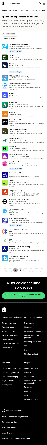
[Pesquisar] (40, 3)
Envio (26, 350)
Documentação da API (10, 372)
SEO (25, 346)
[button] (23, 48)
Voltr (10, 239)
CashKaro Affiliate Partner (18, 229)
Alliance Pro (13, 103)
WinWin (11, 93)
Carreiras (27, 372)
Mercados (28, 327)
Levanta (11, 55)
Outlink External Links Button (19, 44)
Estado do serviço (31, 399)
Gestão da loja (7, 348)
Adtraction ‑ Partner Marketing (19, 247)
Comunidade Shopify (10, 377)
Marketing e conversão (11, 343)
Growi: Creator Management (18, 120)
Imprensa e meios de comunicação (32, 382)
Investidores (29, 377)
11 (36, 270)
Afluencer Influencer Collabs (18, 154)
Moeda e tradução (31, 354)
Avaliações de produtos (33, 331)
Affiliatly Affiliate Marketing (18, 76)
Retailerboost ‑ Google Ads (18, 256)
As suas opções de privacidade (14, 438)
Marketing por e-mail (32, 342)
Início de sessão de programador (15, 417)
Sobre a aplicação (31, 368)
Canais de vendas (9, 323)
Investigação (7, 385)
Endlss (11, 180)
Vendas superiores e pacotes (32, 336)
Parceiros (28, 387)
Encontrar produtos (9, 327)
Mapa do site (7, 433)
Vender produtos (8, 331)
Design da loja (7, 339)
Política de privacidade (11, 427)
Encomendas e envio (10, 335)
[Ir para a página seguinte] (42, 270)
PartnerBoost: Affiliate (16, 209)
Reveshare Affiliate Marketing (19, 199)
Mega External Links (16, 162)
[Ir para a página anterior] (5, 270)
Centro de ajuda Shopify (11, 368)
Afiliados (27, 391)
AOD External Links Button (18, 218)
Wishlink (12, 112)
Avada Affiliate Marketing (17, 173)
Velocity (11, 63)
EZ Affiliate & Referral (16, 139)
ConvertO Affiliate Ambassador (20, 83)
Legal (26, 395)
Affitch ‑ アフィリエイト (17, 190)
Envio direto (29, 323)
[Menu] (44, 3)
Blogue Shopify (8, 381)
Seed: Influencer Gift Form (18, 129)
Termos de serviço (9, 422)
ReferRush (12, 146)
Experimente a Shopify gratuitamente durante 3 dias (23, 296)
